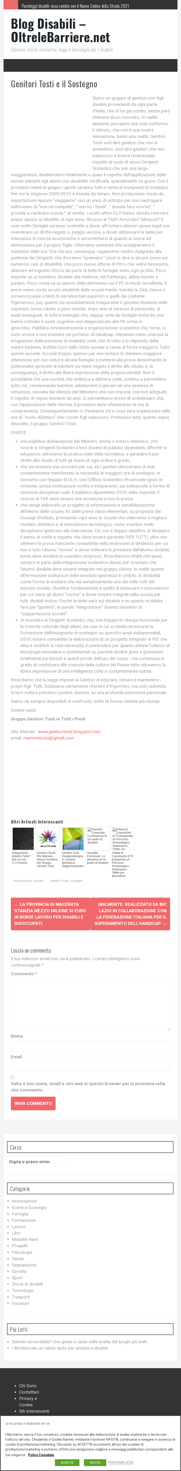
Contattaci (29, 1392)
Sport (17, 1277)
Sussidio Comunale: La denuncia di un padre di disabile (97, 857)
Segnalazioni (24, 1265)
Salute (18, 1258)
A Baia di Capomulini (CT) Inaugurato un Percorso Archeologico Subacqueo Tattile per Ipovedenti (122, 864)
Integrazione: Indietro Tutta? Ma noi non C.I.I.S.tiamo (21, 857)
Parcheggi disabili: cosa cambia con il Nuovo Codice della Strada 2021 (75, 4)
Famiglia (20, 1214)
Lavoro (19, 1226)
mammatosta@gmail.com (48, 738)
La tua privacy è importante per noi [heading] (27, 1423)
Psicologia (22, 1252)
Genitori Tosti (59, 881)
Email (16, 1056)
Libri (16, 1233)
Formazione (23, 1220)
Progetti (20, 1245)
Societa (38, 881)
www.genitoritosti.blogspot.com (69, 731)
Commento (24, 973)
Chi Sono (28, 1385)
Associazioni (23, 881)
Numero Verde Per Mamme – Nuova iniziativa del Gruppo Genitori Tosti (47, 859)
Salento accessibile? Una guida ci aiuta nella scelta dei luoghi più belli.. (80, 1341)
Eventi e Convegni (29, 1207)
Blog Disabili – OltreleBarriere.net (60, 30)
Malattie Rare (25, 1239)
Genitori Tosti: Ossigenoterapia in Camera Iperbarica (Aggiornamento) (73, 859)
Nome (17, 1036)
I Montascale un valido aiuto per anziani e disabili (60, 1348)
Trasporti (21, 1297)
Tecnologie (22, 1290)
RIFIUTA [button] (95, 1462)
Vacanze (20, 1303)
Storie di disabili (27, 1284)
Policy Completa (41, 1455)
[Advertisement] (50, 130)
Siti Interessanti (34, 1411)
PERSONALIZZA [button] (120, 1462)
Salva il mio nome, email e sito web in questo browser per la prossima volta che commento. (88, 1087)
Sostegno (76, 881)
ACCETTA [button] (67, 1462)
